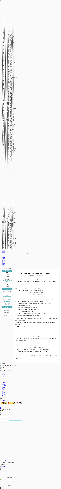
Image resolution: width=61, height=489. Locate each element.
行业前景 (3, 258)
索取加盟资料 (7, 301)
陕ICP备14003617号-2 (8, 405)
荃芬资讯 (3, 262)
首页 (2, 268)
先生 (1, 412)
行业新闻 (7, 277)
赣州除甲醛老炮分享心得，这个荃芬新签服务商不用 (46, 355)
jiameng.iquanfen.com (33, 406)
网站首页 (3, 257)
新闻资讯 (5, 268)
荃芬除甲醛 (28, 406)
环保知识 (7, 276)
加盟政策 (3, 261)
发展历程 (7, 286)
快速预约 (3, 265)
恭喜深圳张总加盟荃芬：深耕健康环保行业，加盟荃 (25, 355)
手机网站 (3, 250)
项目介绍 (3, 259)
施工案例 (3, 263)
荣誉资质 (7, 281)
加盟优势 (3, 260)
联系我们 (3, 264)
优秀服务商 (7, 279)
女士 (1, 414)
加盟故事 (9, 268)
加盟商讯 (7, 284)
